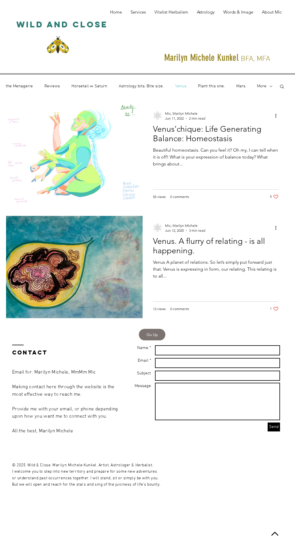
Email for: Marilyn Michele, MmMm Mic (54, 372)
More (261, 86)
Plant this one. (211, 86)
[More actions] (277, 115)
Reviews (52, 86)
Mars (240, 86)
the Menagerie (19, 86)
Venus (180, 86)
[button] (282, 87)
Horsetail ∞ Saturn (89, 86)
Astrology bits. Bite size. (141, 86)
